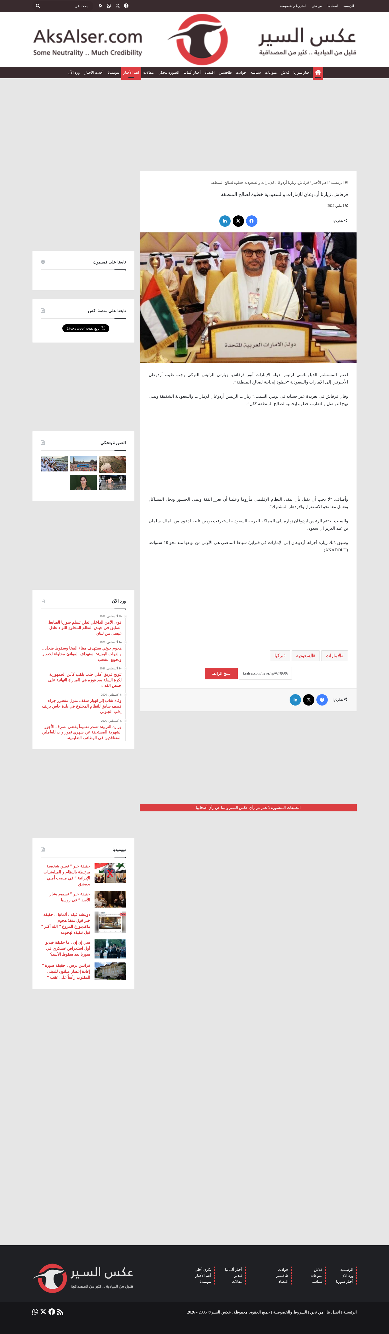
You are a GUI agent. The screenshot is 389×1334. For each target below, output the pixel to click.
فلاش (285, 72)
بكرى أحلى (203, 1269)
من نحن (317, 5)
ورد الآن (74, 72)
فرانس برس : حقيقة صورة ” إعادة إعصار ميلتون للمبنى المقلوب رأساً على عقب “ (66, 971)
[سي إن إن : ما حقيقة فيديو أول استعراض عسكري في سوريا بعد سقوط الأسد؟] (110, 948)
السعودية (304, 655)
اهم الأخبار (131, 72)
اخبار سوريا (302, 72)
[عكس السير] (194, 39)
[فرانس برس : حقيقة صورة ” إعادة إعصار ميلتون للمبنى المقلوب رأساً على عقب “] (110, 971)
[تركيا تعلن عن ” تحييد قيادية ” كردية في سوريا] (83, 482)
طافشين (225, 72)
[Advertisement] (194, 122)
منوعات (271, 72)
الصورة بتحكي (168, 72)
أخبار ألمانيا (192, 72)
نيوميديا (113, 72)
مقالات (148, 72)
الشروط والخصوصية (293, 5)
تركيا (279, 655)
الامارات (333, 655)
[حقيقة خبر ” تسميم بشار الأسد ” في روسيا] (110, 899)
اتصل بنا (332, 5)
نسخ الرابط (221, 673)
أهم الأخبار (203, 1275)
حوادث (241, 72)
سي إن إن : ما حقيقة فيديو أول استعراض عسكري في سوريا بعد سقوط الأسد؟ (68, 948)
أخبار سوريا (344, 1281)
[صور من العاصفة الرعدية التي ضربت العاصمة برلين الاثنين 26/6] (112, 482)
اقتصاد (210, 72)
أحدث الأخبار (94, 72)
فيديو (238, 1275)
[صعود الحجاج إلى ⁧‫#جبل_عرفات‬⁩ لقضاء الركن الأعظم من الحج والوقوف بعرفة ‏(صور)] (54, 463)
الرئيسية (348, 5)
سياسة (255, 72)
